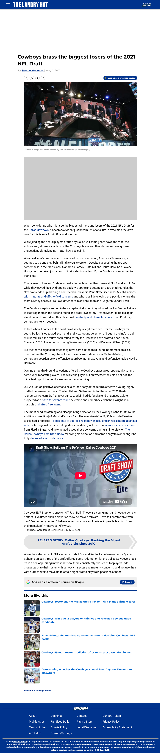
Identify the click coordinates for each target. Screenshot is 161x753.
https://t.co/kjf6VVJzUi (58, 525)
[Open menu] (8, 5)
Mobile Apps (36, 721)
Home (27, 690)
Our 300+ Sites (112, 715)
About (32, 715)
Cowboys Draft (42, 690)
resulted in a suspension (120, 425)
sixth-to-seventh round (56, 400)
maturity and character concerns (96, 317)
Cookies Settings (61, 733)
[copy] (43, 78)
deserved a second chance (46, 438)
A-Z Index (35, 733)
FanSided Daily (60, 721)
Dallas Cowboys (39, 230)
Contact (82, 715)
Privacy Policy (111, 721)
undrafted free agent (48, 404)
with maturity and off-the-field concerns (48, 296)
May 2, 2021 (73, 530)
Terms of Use (37, 727)
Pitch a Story (84, 721)
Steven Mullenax (33, 70)
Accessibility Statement (117, 727)
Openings (56, 715)
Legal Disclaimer (87, 727)
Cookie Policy (59, 727)
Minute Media (20, 741)
